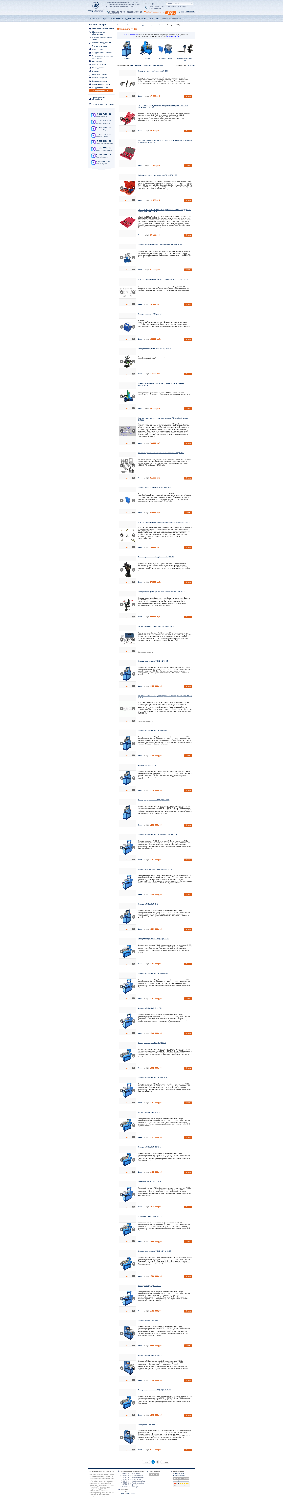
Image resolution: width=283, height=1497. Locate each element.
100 (193, 65)
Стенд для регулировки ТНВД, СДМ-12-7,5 (153, 939)
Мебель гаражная (99, 64)
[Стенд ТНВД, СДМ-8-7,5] (127, 778)
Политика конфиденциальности (129, 1490)
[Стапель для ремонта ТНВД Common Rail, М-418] (127, 570)
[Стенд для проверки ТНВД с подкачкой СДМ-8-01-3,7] (127, 847)
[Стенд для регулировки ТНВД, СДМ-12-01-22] (127, 1403)
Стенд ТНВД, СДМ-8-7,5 (147, 765)
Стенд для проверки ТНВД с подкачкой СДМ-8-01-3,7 (157, 834)
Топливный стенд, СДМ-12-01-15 (150, 1216)
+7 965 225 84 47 (103, 127)
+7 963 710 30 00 (103, 134)
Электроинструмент (99, 81)
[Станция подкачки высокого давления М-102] (127, 500)
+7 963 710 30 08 (103, 121)
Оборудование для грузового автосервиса (103, 57)
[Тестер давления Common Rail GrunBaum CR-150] (127, 639)
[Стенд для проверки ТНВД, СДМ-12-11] (127, 1056)
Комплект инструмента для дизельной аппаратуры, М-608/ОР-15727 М (164, 522)
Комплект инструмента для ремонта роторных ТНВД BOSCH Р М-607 (163, 279)
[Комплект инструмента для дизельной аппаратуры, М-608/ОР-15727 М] (127, 535)
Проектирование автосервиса (98, 98)
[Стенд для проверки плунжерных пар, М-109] (127, 361)
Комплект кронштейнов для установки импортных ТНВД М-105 (161, 453)
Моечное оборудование (101, 84)
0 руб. (179, 18)
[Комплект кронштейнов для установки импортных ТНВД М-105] (127, 466)
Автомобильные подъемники (103, 29)
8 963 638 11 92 (103, 161)
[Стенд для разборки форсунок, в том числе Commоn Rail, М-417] (127, 604)
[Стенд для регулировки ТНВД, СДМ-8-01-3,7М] (127, 882)
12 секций (146, 58)
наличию (138, 65)
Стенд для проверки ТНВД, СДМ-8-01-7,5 (153, 973)
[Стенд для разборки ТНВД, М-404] (127, 257)
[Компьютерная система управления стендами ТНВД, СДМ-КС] (127, 431)
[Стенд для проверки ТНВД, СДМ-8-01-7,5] (127, 986)
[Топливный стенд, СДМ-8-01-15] (127, 1194)
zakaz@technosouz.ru (181, 1481)
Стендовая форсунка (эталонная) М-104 (153, 71)
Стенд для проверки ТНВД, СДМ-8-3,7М (152, 730)
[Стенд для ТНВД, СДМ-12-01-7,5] (127, 1125)
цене (132, 65)
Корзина (155, 18)
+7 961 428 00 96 (103, 141)
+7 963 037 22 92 (103, 148)
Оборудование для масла (102, 52)
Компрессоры (97, 49)
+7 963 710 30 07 (103, 114)
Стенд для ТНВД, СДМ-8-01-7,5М (150, 1008)
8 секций (127, 58)
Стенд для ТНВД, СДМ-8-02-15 (149, 1286)
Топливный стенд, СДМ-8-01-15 (149, 1182)
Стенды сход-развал (100, 46)
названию (147, 65)
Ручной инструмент (99, 74)
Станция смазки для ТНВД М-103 (150, 314)
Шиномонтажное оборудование (98, 33)
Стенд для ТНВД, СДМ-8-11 (148, 904)
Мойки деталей (98, 68)
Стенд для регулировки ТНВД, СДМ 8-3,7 (153, 661)
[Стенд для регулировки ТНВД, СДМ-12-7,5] (127, 951)
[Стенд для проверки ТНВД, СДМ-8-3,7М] (127, 743)
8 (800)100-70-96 (117, 12)
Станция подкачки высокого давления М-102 (154, 487)
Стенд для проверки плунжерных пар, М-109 (154, 349)
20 (188, 65)
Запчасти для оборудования (103, 104)
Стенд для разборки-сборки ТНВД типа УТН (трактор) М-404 (160, 244)
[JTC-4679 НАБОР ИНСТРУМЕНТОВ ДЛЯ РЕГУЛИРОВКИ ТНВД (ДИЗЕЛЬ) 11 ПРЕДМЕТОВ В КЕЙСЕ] (127, 223)
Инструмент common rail (184, 59)
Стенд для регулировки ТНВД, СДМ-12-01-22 (154, 1390)
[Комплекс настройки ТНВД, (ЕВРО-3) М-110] (127, 708)
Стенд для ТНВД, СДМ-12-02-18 (150, 1355)
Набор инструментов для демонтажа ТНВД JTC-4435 (157, 175)
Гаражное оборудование (101, 43)
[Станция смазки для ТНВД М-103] (127, 327)
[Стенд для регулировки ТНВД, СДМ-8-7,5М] (127, 813)
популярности (158, 65)
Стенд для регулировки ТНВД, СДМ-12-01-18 (154, 1251)
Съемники (96, 71)
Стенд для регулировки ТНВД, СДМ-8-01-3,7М (155, 869)
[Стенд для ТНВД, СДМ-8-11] (127, 917)
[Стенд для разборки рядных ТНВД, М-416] (127, 396)
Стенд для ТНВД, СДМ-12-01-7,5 (150, 1112)
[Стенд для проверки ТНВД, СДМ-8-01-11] (127, 1090)
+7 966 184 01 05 (103, 155)
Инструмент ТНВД (165, 58)
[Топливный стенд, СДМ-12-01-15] (127, 1229)
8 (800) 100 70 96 (134, 12)
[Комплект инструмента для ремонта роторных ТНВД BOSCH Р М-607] (127, 292)
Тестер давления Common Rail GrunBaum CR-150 (156, 626)
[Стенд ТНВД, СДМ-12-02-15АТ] (127, 1437)
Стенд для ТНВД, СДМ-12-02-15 (150, 1320)
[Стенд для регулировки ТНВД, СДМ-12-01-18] (127, 1264)
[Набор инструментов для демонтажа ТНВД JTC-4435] (127, 188)
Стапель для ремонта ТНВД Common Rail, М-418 (156, 557)
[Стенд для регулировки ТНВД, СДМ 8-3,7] (127, 674)
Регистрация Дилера (127, 1493)
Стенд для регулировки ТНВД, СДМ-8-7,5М (153, 800)
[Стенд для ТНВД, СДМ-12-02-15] (127, 1333)
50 (190, 65)
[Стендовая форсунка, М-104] (127, 84)
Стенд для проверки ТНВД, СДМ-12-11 (152, 1043)
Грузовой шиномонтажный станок (102, 38)
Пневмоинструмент (99, 78)
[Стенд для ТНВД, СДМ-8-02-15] (127, 1299)
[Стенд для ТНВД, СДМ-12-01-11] (127, 1160)
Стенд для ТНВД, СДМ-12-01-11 (149, 1147)
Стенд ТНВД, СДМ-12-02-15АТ (149, 1424)
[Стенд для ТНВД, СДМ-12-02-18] (127, 1368)
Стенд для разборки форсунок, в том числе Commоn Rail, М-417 (161, 591)
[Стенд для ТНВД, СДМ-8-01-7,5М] (127, 1021)
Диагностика (97, 61)
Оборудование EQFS (100, 88)
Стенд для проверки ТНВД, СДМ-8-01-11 (153, 1077)
